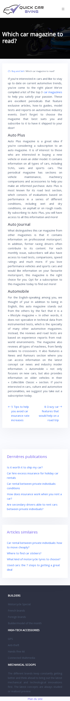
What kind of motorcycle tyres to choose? (33, 559)
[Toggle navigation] (63, 9)
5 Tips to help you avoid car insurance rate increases (20, 413)
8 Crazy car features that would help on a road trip (49, 413)
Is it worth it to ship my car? (25, 467)
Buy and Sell (18, 71)
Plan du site (35, 699)
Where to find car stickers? (24, 553)
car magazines (53, 92)
